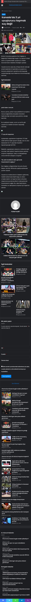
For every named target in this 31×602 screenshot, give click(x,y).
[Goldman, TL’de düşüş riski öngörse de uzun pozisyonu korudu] (6, 520)
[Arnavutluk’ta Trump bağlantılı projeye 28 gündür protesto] (6, 471)
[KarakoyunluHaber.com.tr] (15, 5)
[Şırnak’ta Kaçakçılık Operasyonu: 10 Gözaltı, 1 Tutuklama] (8, 272)
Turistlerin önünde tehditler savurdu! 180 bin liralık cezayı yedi (20, 97)
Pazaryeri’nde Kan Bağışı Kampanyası (13, 499)
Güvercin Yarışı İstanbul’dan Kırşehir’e (20, 311)
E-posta (3, 354)
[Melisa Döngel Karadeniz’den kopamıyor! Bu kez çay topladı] (5, 87)
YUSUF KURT (7, 27)
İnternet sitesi (5, 360)
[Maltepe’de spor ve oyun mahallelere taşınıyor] (6, 395)
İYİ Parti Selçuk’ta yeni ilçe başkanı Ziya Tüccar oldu (22, 287)
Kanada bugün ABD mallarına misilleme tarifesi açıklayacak (14, 451)
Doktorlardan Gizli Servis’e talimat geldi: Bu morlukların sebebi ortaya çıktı (20, 505)
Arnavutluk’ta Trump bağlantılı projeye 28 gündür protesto (20, 470)
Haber (10, 11)
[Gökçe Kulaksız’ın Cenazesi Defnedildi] (6, 486)
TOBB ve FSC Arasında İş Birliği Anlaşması (8, 295)
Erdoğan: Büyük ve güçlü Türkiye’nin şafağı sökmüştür (21, 270)
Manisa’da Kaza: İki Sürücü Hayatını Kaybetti (7, 302)
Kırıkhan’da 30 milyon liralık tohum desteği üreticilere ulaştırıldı (20, 493)
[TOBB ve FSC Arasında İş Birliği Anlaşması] (8, 289)
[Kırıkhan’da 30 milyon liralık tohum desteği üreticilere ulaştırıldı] (6, 494)
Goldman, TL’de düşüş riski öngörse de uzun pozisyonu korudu (20, 519)
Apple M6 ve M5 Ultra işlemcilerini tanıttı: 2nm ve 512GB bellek (20, 462)
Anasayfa (5, 11)
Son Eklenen (15, 383)
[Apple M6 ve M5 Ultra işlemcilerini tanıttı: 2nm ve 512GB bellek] (6, 463)
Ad (2, 348)
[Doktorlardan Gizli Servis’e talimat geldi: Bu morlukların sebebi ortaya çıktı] (6, 506)
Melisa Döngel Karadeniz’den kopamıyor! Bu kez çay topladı (20, 87)
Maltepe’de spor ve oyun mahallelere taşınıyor (19, 394)
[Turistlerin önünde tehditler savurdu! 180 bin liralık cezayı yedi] (5, 97)
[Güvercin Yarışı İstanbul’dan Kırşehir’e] (23, 304)
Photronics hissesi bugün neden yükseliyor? (15, 389)
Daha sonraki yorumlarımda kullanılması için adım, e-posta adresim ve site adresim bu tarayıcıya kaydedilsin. (15, 369)
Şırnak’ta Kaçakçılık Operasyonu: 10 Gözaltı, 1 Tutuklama (7, 279)
